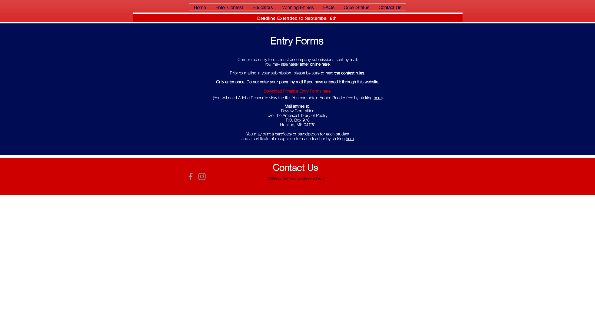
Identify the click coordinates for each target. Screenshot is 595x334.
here (378, 97)
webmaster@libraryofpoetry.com (383, 179)
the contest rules (349, 73)
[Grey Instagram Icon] (202, 176)
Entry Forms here (315, 91)
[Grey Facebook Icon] (190, 176)
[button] (229, 7)
